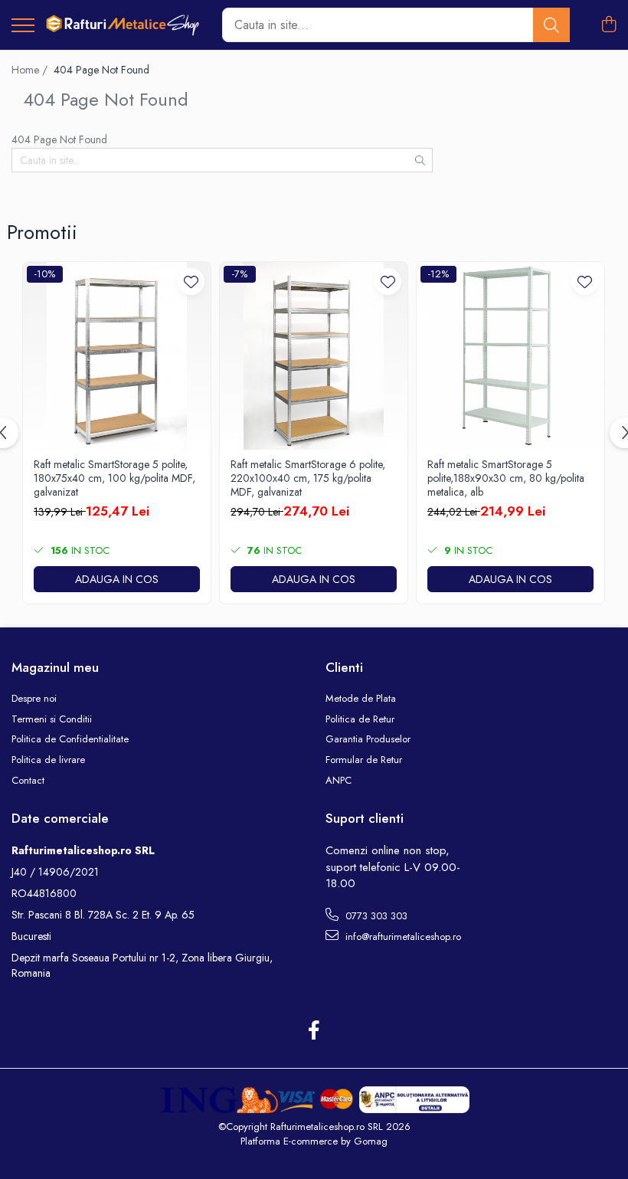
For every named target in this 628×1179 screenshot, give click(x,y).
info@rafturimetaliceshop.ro (401, 936)
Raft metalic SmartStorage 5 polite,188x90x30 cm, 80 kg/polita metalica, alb (505, 478)
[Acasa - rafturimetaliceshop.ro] (122, 25)
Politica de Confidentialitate (70, 739)
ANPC (338, 781)
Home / (31, 69)
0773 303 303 (374, 916)
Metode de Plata (360, 699)
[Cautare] (551, 25)
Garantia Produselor (367, 739)
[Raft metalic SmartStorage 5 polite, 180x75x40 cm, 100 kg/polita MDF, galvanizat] (117, 356)
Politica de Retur (359, 719)
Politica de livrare (48, 760)
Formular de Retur (363, 760)
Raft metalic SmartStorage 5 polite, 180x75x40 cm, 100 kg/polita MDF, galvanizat (114, 478)
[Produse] (23, 26)
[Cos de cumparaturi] (608, 25)
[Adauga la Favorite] (191, 281)
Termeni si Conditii (51, 719)
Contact (27, 781)
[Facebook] (314, 1031)
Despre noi (34, 699)
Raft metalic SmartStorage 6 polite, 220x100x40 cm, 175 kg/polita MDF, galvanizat (308, 478)
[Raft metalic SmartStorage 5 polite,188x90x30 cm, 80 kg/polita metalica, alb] (510, 356)
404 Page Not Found (101, 69)
